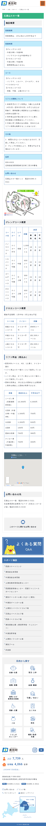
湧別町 (9, 3)
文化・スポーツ (12, 9)
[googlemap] (23, 469)
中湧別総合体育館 (13, 577)
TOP (3, 9)
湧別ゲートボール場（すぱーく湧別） (21, 597)
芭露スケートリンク (14, 566)
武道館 (8, 650)
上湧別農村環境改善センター (17, 583)
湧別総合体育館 (12, 572)
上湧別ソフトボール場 (14, 639)
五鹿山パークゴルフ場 (14, 614)
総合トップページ (27, 793)
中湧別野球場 (11, 633)
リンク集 (22, 789)
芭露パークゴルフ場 (14, 619)
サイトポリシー (10, 793)
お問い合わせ (9, 789)
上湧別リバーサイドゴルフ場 (17, 608)
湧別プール (10, 644)
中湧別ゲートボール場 (14, 603)
